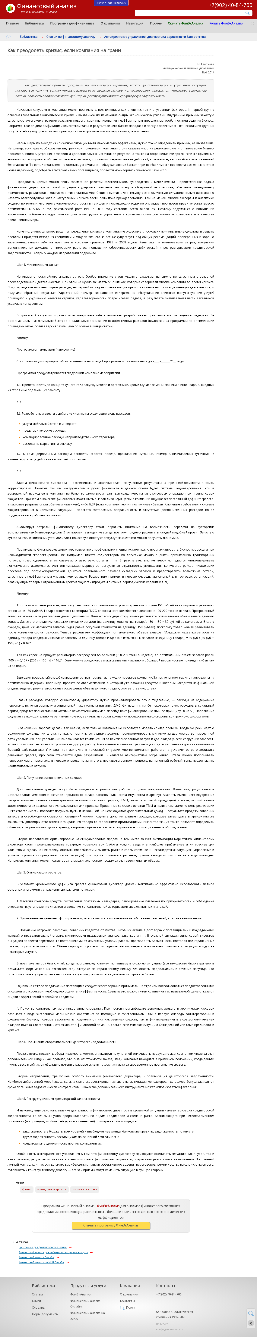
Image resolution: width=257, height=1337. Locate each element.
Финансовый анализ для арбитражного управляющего (53, 1252)
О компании (110, 23)
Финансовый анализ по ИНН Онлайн (41, 1262)
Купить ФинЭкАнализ (226, 23)
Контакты (127, 1301)
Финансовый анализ (46, 6)
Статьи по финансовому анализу (70, 37)
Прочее (156, 23)
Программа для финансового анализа (43, 1247)
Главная (12, 23)
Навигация (135, 23)
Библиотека (34, 23)
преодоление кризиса (51, 1189)
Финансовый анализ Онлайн (36, 1257)
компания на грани (85, 1189)
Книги (36, 1301)
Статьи (37, 1294)
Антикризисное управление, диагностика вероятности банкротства (155, 37)
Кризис (26, 1189)
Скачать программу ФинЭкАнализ (110, 1225)
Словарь (38, 1307)
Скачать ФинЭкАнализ (185, 23)
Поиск (130, 1307)
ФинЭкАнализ (80, 1294)
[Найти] (247, 13)
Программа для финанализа (72, 23)
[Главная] (8, 37)
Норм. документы (45, 1314)
